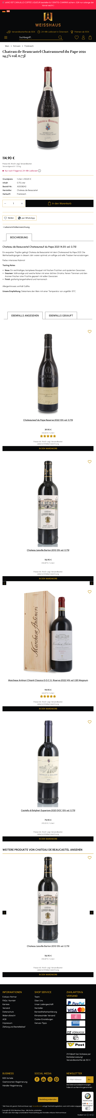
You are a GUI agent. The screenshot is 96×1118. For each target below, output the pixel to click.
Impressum (7, 1023)
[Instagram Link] (50, 1078)
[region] (48, 108)
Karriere (5, 1004)
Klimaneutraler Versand (44, 1015)
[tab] (19, 237)
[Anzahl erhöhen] (22, 203)
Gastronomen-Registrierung (14, 1082)
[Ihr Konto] (83, 37)
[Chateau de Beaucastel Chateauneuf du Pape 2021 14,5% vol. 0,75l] (48, 108)
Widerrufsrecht (9, 1015)
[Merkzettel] (76, 37)
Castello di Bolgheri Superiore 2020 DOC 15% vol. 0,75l (48, 810)
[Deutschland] (3, 11)
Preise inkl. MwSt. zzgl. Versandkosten (17, 164)
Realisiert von (82, 1115)
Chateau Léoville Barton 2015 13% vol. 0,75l (48, 550)
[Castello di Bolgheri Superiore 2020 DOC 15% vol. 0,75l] (48, 763)
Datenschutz (8, 1012)
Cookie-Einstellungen (43, 1019)
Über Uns (38, 1000)
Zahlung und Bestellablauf (13, 1027)
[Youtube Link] (43, 1078)
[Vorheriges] (4, 583)
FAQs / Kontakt (9, 1000)
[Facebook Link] (37, 1078)
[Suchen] (60, 37)
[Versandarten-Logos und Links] (76, 1043)
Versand (6, 1008)
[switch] (87, 1108)
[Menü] (5, 37)
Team (37, 997)
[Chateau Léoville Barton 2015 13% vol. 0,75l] (48, 503)
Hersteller (38, 1008)
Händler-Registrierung (12, 1085)
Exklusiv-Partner (9, 997)
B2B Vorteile (7, 1078)
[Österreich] (8, 11)
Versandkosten (37, 1106)
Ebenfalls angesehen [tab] (25, 315)
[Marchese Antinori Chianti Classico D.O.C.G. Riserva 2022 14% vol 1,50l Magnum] (48, 633)
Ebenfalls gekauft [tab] (61, 315)
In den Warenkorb (61, 203)
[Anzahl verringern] (5, 203)
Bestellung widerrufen (48, 1099)
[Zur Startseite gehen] (48, 19)
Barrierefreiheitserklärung (45, 1012)
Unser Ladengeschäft (44, 1004)
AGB (4, 1019)
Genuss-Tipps (40, 1023)
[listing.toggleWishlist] (90, 332)
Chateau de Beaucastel (27, 190)
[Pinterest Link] (56, 1078)
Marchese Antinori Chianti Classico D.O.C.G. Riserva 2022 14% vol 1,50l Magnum (48, 680)
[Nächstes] (92, 583)
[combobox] (38, 37)
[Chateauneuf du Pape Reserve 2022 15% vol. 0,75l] (48, 373)
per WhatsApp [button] (28, 218)
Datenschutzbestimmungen (80, 1085)
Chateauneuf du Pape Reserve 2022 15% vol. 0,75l (48, 420)
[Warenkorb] (90, 37)
